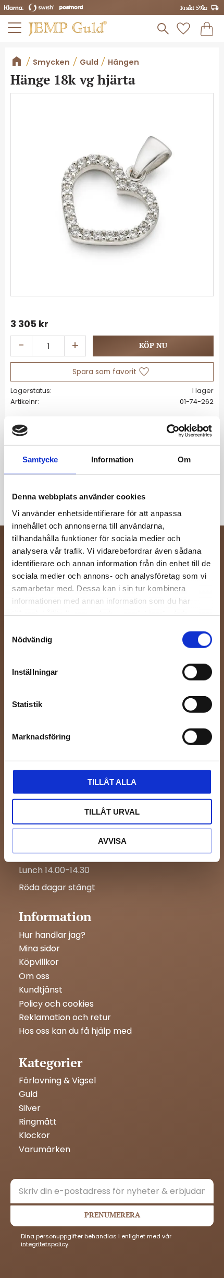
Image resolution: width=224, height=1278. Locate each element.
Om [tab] (184, 459)
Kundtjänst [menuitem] (41, 990)
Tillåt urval (112, 811)
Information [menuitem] (55, 916)
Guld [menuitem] (28, 1094)
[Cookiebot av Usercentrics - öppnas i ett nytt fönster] (166, 430)
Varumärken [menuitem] (44, 1149)
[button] (15, 27)
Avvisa (112, 841)
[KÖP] (153, 346)
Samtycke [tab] (40, 459)
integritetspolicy (44, 1244)
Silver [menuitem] (30, 1108)
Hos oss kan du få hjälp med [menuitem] (75, 1031)
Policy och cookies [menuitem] (56, 1004)
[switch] (197, 672)
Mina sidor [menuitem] (39, 948)
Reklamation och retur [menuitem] (65, 1017)
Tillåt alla (112, 782)
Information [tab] (112, 459)
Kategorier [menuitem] (50, 1062)
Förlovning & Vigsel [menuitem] (57, 1080)
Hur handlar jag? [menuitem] (52, 935)
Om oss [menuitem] (34, 976)
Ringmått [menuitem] (38, 1122)
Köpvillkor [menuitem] (39, 962)
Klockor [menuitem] (34, 1135)
